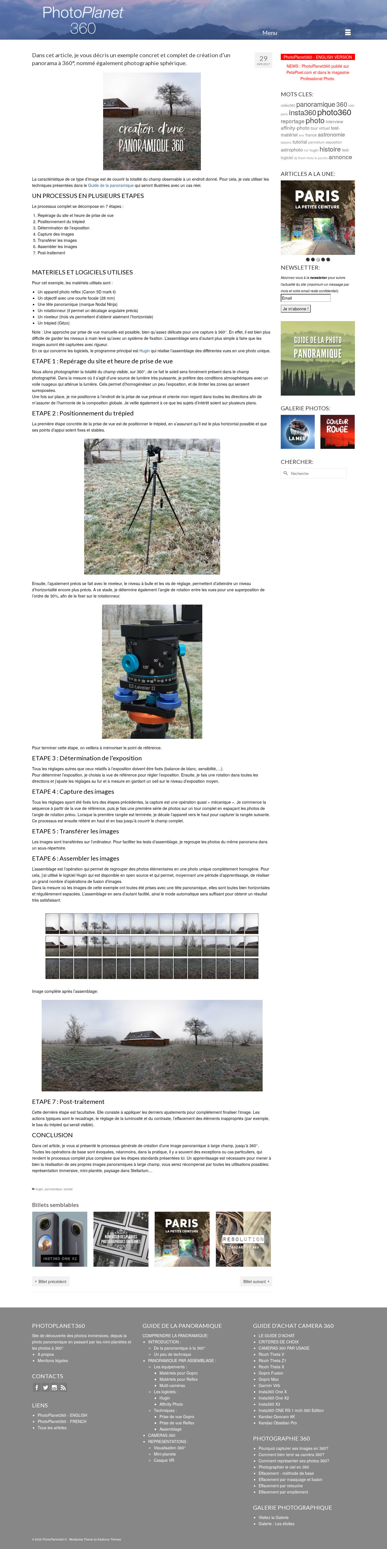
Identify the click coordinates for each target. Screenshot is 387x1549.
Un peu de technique (172, 1354)
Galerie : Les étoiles (276, 1523)
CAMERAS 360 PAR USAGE (284, 1348)
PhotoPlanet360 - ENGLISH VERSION (318, 57)
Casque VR (164, 1460)
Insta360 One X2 (274, 1398)
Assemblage (171, 1429)
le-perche (321, 158)
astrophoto (292, 149)
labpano (286, 142)
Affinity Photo (171, 1404)
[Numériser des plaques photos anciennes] (120, 1239)
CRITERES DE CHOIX (279, 1342)
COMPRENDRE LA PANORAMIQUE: (175, 1335)
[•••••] (318, 217)
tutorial (68, 1189)
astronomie (331, 134)
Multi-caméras (172, 1385)
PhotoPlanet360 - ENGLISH (62, 1415)
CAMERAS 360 (161, 1435)
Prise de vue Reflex (177, 1423)
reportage (293, 121)
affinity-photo (295, 127)
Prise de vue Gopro (177, 1416)
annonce (340, 156)
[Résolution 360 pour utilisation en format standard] (243, 1239)
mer (351, 105)
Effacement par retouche (281, 1485)
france (311, 135)
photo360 (334, 112)
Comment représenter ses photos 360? (294, 1460)
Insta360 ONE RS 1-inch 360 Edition (291, 1410)
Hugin (144, 350)
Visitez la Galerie (274, 1517)
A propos (46, 1354)
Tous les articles (52, 1427)
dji (295, 158)
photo (315, 119)
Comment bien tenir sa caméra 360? (291, 1454)
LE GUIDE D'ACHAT (277, 1335)
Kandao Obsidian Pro (278, 1423)
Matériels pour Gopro (179, 1373)
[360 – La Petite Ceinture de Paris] (182, 1239)
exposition (334, 142)
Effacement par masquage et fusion (290, 1479)
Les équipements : (170, 1366)
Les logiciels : (166, 1391)
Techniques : (165, 1410)
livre (301, 135)
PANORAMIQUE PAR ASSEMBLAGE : (182, 1360)
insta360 (302, 112)
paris (284, 114)
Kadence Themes (109, 1539)
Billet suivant (254, 1281)
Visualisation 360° (170, 1447)
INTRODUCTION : (164, 1342)
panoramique (53, 1189)
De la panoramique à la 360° (179, 1348)
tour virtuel (320, 128)
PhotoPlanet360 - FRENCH (62, 1421)
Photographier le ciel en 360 (284, 1467)
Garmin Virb (269, 1385)
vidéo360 (288, 105)
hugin (39, 1189)
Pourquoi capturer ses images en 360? (293, 1448)
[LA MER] (298, 432)
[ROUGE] (337, 432)
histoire (330, 148)
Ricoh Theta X (271, 1366)
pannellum (316, 142)
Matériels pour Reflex (179, 1379)
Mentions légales (53, 1360)
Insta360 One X (273, 1391)
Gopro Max (269, 1379)
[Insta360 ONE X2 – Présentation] (59, 1239)
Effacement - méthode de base (286, 1473)
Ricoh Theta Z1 (272, 1360)
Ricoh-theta (306, 158)
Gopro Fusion (271, 1373)
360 (341, 103)
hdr (306, 150)
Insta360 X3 (269, 1404)
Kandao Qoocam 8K (277, 1416)
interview (334, 121)
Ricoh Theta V (271, 1354)
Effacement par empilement (283, 1492)
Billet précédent (52, 1281)
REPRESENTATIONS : (168, 1441)
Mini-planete (165, 1454)
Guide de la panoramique (111, 185)
